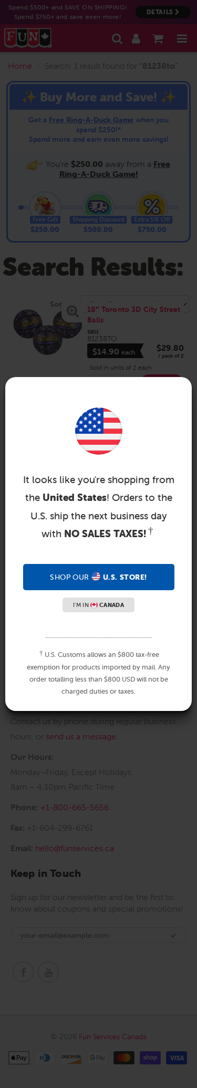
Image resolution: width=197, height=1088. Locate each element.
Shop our (98, 577)
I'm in (98, 605)
